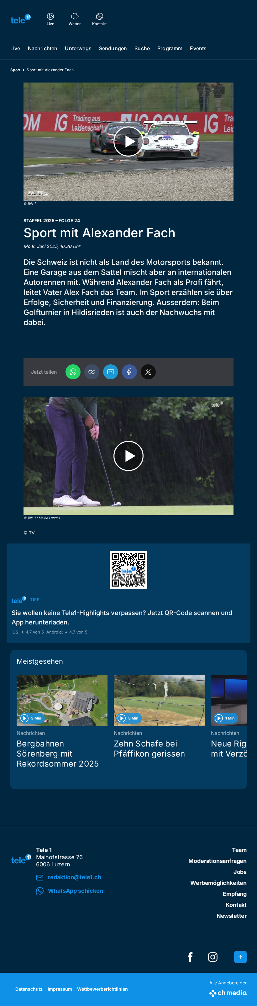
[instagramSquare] (213, 957)
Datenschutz (29, 989)
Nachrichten (43, 48)
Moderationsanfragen (217, 861)
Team (239, 850)
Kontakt (236, 905)
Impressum (60, 989)
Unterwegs (78, 48)
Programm (169, 48)
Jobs (240, 872)
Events (198, 48)
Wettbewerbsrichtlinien (102, 989)
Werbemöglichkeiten (218, 883)
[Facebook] (129, 371)
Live (15, 48)
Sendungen (113, 48)
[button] (91, 371)
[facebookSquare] (190, 957)
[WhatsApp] (73, 371)
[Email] (110, 371)
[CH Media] (228, 992)
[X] (148, 371)
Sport (15, 69)
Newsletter (232, 915)
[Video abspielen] (128, 142)
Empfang (235, 894)
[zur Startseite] (21, 18)
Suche (142, 48)
